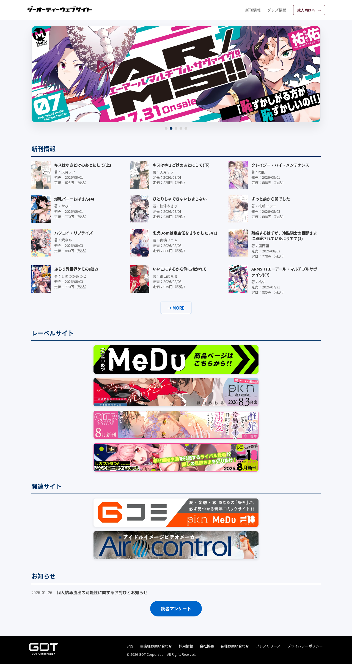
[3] (176, 128)
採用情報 (186, 646)
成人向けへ (306, 10)
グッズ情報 (277, 10)
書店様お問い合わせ (156, 646)
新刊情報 (253, 10)
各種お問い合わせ (235, 646)
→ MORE (176, 308)
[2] (171, 128)
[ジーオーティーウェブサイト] (60, 9)
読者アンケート (176, 608)
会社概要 (207, 646)
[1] (166, 128)
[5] (186, 128)
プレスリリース (268, 646)
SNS (130, 646)
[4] (181, 128)
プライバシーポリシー (305, 646)
